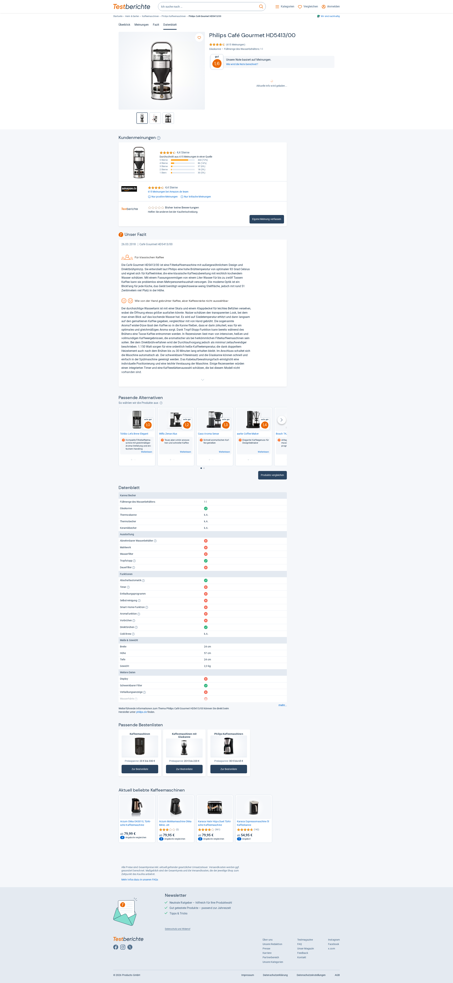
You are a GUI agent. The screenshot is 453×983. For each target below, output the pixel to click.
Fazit (156, 24)
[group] (155, 118)
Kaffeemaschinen (150, 16)
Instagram (334, 939)
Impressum (247, 975)
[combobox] (207, 6)
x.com (331, 948)
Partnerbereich (271, 957)
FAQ (299, 944)
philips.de (141, 712)
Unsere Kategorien (273, 962)
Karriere (267, 953)
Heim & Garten (132, 16)
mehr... (283, 705)
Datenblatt (170, 24)
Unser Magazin (305, 948)
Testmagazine (305, 939)
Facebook (333, 944)
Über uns (268, 939)
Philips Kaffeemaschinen (174, 16)
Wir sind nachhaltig (330, 16)
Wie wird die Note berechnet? (242, 64)
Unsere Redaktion (272, 944)
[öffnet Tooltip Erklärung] (159, 138)
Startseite (117, 16)
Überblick (124, 24)
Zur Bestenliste (145, 770)
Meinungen (141, 24)
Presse (266, 948)
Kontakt (301, 957)
